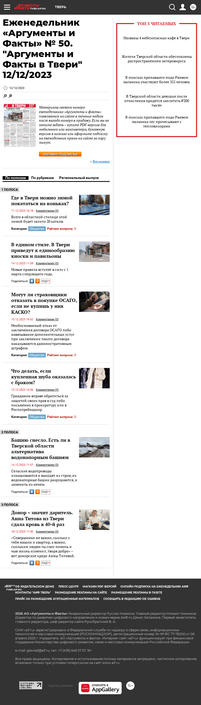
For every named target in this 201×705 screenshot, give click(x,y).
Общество (37, 229)
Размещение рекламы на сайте (81, 592)
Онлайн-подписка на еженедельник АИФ (154, 586)
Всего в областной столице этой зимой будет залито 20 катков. (39, 219)
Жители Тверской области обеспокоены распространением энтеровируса (157, 58)
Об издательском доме (34, 586)
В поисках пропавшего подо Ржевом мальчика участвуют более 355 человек (156, 79)
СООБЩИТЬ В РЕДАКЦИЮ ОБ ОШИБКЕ (131, 599)
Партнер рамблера (60, 685)
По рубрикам (42, 178)
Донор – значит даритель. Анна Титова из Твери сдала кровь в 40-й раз (42, 518)
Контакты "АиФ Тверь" (33, 592)
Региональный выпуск (79, 178)
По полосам (15, 178)
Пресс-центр (68, 586)
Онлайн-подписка (60, 154)
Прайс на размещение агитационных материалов (57, 599)
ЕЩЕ (45, 281)
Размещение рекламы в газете (136, 592)
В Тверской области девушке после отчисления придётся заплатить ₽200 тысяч (156, 100)
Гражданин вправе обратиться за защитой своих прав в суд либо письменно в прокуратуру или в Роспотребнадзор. (39, 403)
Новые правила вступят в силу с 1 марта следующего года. (39, 271)
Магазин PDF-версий (99, 586)
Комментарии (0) (47, 210)
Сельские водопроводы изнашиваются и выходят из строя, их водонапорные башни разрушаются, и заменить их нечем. (44, 478)
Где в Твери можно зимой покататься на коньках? (41, 200)
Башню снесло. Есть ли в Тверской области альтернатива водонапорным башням (40, 448)
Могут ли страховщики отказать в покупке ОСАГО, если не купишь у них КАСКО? (44, 303)
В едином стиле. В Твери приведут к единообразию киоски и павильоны (43, 250)
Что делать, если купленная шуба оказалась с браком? (43, 376)
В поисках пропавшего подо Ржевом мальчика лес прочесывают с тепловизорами (156, 121)
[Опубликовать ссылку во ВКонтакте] (32, 281)
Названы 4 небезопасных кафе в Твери (157, 38)
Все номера (101, 161)
